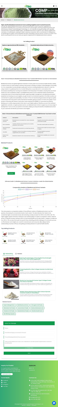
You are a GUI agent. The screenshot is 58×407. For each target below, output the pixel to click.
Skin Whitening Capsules (9, 313)
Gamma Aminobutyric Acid (37, 308)
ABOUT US (31, 368)
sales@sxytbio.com (35, 397)
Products (9, 20)
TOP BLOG (28, 405)
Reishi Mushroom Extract (23, 305)
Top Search (33, 405)
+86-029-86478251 (35, 399)
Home (2, 20)
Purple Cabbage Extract (9, 305)
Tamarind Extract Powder (23, 311)
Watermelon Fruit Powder (9, 308)
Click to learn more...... (7, 374)
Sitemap (23, 405)
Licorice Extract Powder (23, 308)
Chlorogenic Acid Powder (37, 305)
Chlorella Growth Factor (37, 311)
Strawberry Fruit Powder (9, 311)
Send (29, 353)
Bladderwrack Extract (19, 20)
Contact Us (32, 370)
